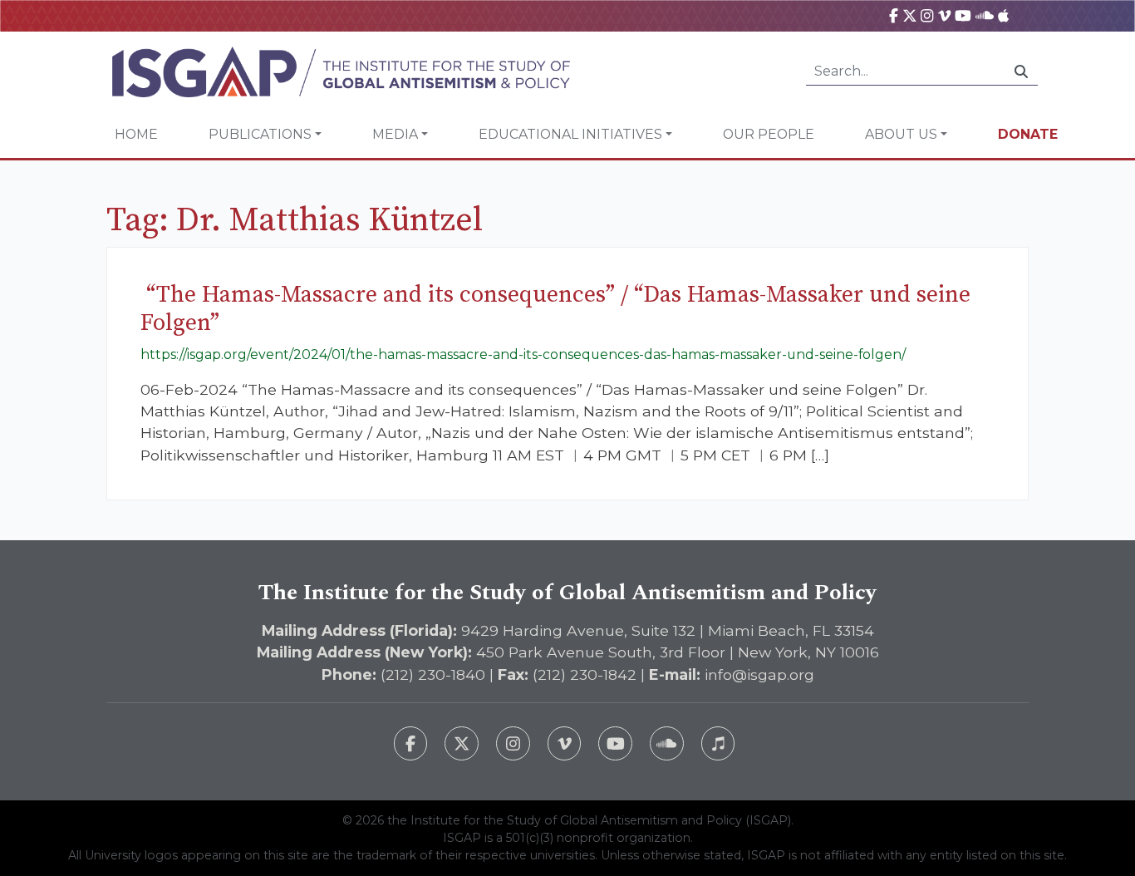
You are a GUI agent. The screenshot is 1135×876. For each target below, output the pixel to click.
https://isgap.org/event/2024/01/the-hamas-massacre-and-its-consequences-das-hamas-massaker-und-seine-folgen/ (523, 354)
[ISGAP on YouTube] (963, 15)
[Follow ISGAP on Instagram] (513, 743)
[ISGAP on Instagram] (927, 15)
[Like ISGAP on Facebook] (411, 743)
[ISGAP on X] (909, 15)
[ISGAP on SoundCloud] (984, 15)
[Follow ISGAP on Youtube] (615, 743)
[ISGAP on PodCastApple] (1003, 15)
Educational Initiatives (570, 134)
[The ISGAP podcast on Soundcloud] (667, 743)
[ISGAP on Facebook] (893, 15)
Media (395, 134)
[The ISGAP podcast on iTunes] (718, 743)
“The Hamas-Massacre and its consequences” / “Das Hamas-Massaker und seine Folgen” (555, 308)
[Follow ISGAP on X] (462, 743)
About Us (901, 134)
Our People (768, 134)
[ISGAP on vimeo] (944, 15)
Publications (260, 134)
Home (136, 134)
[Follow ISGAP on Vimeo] (565, 743)
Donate (1028, 134)
